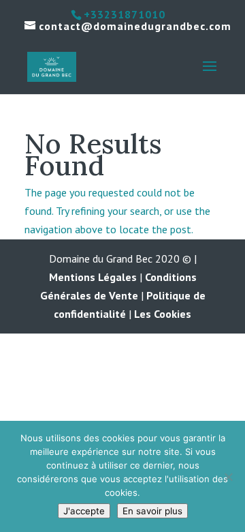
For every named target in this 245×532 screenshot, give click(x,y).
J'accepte (84, 510)
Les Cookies (162, 314)
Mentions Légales (93, 277)
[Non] (228, 477)
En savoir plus (152, 510)
